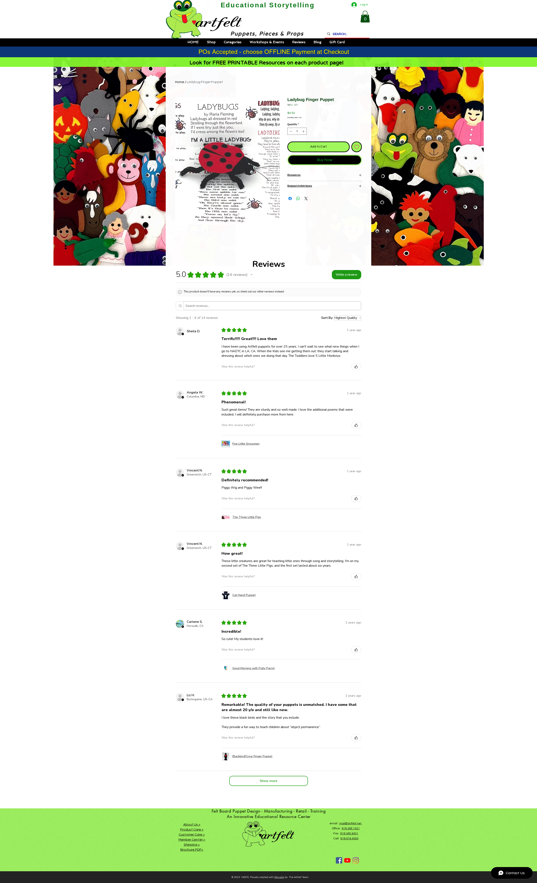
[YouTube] (347, 860)
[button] (365, 16)
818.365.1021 (351, 828)
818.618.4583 (349, 838)
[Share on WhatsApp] (298, 198)
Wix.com (279, 877)
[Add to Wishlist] (356, 147)
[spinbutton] (297, 131)
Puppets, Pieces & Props (263, 34)
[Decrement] (290, 131)
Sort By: (327, 318)
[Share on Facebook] (290, 198)
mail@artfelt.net (350, 823)
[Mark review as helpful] (356, 366)
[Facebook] (339, 860)
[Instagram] (356, 860)
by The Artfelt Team (296, 877)
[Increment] (303, 131)
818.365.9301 (349, 833)
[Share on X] (306, 198)
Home (179, 82)
